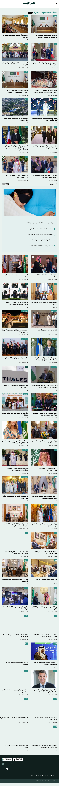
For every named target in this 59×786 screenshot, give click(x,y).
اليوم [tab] (7, 184)
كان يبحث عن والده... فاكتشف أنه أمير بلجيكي (41, 228)
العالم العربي (55, 339)
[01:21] (15, 79)
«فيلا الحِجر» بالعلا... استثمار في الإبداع (47, 330)
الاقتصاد (55, 16)
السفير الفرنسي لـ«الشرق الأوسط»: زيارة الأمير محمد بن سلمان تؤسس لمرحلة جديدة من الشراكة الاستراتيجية (16, 148)
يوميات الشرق (54, 311)
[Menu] (56, 4)
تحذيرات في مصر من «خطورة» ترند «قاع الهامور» (41, 245)
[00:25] (44, 52)
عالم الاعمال (25, 394)
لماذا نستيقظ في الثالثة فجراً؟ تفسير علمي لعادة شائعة (40, 223)
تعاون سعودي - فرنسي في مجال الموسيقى (16, 358)
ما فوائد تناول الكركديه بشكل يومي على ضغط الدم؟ (40, 234)
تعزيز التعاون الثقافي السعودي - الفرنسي (46, 579)
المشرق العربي (54, 366)
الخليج (56, 44)
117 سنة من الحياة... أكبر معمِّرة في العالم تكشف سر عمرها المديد (36, 240)
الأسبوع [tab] (3, 184)
